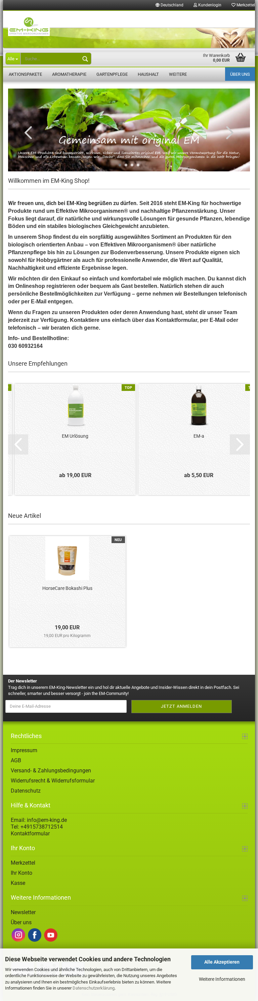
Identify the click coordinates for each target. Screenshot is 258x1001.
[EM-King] (129, 30)
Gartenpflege (112, 74)
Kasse (18, 883)
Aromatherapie (69, 74)
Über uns (240, 74)
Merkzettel (23, 863)
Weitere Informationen (222, 979)
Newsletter (23, 912)
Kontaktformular (30, 833)
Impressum (24, 750)
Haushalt (148, 74)
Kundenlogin (209, 5)
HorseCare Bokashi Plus (67, 588)
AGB (16, 760)
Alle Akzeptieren (222, 962)
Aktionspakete (25, 74)
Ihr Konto (21, 873)
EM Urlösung (75, 436)
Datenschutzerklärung (94, 988)
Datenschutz (26, 791)
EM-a (199, 436)
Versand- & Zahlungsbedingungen (51, 770)
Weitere (178, 74)
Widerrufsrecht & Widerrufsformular (53, 780)
